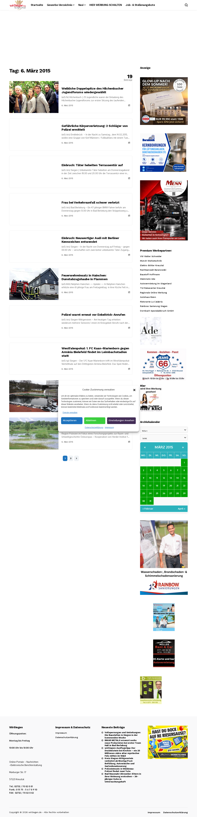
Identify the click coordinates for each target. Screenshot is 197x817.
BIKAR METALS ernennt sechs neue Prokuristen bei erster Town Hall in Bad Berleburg (123, 743)
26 (164, 493)
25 (157, 493)
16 (144, 485)
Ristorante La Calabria (151, 301)
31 (150, 500)
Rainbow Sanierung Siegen (153, 306)
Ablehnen (91, 420)
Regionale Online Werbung (153, 292)
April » (181, 508)
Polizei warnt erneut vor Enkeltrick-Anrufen (93, 314)
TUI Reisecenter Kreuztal (152, 288)
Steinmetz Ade (147, 279)
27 (170, 493)
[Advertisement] (98, 39)
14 (177, 477)
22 (184, 485)
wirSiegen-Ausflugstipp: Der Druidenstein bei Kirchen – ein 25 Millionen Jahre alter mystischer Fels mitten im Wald (122, 752)
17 (150, 485)
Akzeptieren (69, 420)
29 (184, 493)
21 (177, 485)
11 (157, 477)
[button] (134, 389)
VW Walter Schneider (151, 256)
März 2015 (164, 447)
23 (143, 493)
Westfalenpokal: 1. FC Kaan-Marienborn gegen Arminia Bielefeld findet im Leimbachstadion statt (95, 352)
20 (170, 485)
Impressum (109, 427)
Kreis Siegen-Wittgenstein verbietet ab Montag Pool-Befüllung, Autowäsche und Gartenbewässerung (119, 762)
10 (150, 477)
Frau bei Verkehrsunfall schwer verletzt (90, 202)
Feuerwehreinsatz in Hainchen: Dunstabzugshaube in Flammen (84, 277)
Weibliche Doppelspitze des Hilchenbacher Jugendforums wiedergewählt (92, 90)
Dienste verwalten (70, 412)
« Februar (148, 508)
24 (150, 493)
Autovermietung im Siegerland (155, 283)
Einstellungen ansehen (121, 420)
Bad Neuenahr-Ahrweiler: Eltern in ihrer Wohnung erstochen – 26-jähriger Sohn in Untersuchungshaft (123, 778)
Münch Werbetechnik (151, 261)
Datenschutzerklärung (94, 427)
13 (171, 477)
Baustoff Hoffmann (150, 274)
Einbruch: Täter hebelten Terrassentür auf (92, 165)
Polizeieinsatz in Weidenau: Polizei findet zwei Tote (119, 770)
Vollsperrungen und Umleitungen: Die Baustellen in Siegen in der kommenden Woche (123, 735)
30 (143, 500)
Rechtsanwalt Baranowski (153, 270)
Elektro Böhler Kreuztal (152, 265)
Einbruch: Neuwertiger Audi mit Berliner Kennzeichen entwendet (90, 240)
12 (164, 477)
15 (184, 477)
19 (164, 485)
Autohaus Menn (148, 297)
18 (157, 485)
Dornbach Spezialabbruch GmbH (157, 311)
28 (177, 493)
